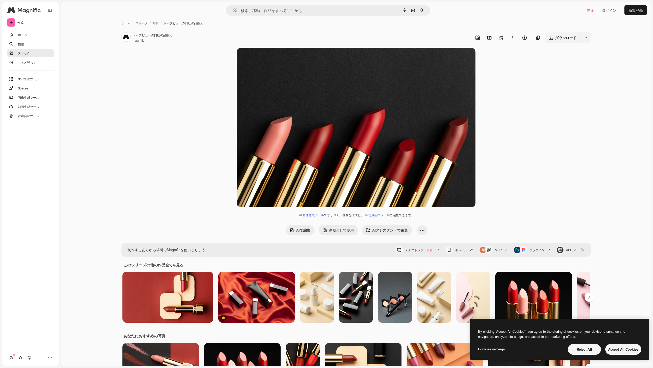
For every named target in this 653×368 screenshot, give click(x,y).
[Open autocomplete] (233, 10)
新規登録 (636, 10)
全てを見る (174, 264)
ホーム (126, 23)
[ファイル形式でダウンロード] (586, 37)
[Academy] (20, 358)
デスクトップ (418, 250)
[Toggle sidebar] (50, 10)
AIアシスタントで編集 (390, 230)
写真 (156, 23)
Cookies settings (491, 349)
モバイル (461, 250)
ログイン (609, 10)
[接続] (11, 358)
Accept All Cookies (623, 349)
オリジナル (271, 57)
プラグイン (537, 250)
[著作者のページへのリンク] (126, 37)
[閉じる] (583, 250)
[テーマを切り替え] (30, 358)
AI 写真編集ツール (377, 215)
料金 (590, 10)
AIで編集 (303, 230)
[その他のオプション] (513, 37)
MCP (498, 250)
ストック (141, 23)
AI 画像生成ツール (311, 215)
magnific (138, 40)
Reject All (584, 349)
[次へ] (589, 297)
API (568, 250)
